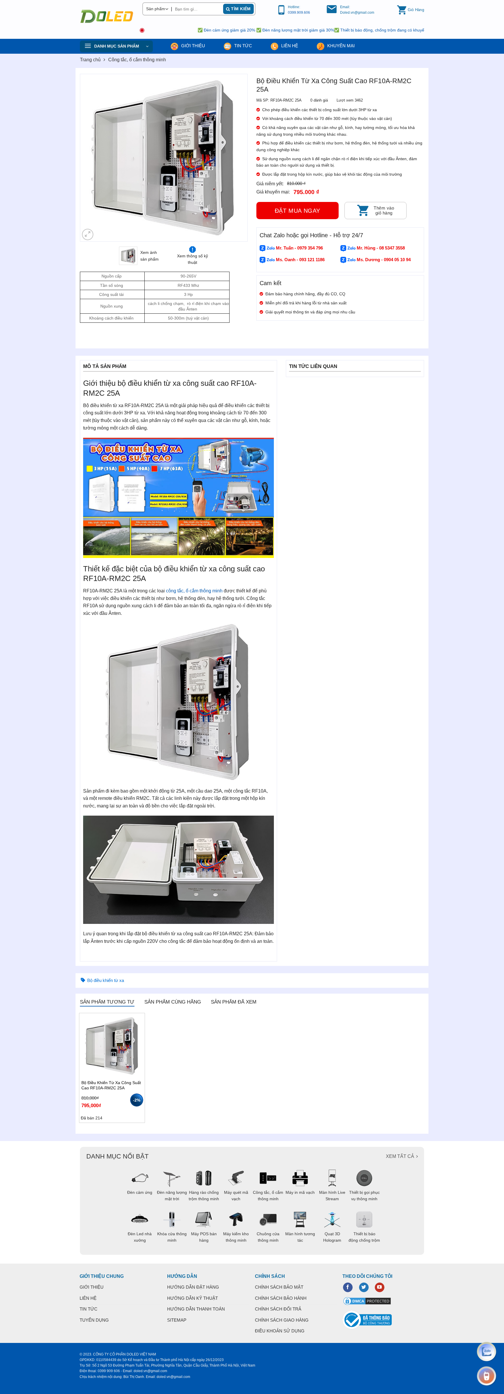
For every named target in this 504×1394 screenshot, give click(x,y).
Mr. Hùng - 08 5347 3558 (380, 247)
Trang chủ (90, 59)
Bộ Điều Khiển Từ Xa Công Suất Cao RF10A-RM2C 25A (111, 1085)
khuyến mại (340, 45)
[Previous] (90, 158)
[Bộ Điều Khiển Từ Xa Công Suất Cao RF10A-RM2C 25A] (112, 1046)
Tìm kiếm (240, 8)
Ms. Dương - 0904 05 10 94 (383, 259)
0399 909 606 (109, 1371)
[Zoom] (87, 234)
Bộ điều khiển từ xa (105, 980)
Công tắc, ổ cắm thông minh (137, 59)
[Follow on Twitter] (364, 1287)
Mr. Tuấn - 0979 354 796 (299, 247)
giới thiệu (192, 45)
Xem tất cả (400, 1156)
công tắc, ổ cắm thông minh (194, 590)
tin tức (242, 45)
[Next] (237, 158)
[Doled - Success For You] (107, 16)
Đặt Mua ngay (297, 210)
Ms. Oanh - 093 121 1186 (300, 259)
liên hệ (289, 45)
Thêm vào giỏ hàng (384, 210)
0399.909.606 (299, 13)
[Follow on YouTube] (379, 1287)
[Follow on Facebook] (348, 1287)
